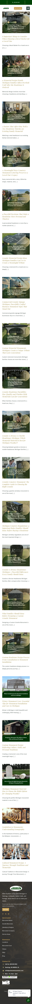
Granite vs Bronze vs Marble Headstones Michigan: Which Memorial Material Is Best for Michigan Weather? (14, 439)
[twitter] (5, 914)
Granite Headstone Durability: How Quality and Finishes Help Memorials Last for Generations (14, 394)
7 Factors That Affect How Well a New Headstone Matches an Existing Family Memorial (15, 128)
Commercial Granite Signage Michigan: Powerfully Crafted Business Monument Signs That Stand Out (14, 305)
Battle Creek (19, 896)
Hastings (5, 896)
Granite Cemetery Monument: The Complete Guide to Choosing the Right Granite (15, 484)
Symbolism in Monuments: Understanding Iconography (13, 828)
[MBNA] (6, 980)
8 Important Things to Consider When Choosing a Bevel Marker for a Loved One (16, 38)
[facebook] (3, 914)
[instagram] (8, 914)
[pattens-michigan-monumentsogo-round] (6, 7)
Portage (4, 898)
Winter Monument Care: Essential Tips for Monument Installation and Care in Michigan (15, 703)
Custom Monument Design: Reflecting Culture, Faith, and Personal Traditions (14, 747)
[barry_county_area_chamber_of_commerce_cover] (9, 977)
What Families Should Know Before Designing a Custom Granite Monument (13, 615)
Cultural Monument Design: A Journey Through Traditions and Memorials (15, 865)
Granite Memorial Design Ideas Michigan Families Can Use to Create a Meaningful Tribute (14, 260)
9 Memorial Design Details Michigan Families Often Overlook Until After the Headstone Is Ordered (15, 84)
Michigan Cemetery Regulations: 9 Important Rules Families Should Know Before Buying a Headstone (15, 528)
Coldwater (11, 896)
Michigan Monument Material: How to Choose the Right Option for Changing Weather (14, 791)
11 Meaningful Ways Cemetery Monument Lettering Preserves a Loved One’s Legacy (15, 172)
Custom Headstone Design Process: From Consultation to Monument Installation (16, 659)
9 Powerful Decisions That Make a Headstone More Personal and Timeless (15, 216)
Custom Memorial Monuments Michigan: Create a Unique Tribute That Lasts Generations (16, 350)
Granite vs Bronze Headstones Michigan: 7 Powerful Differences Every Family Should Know (15, 571)
